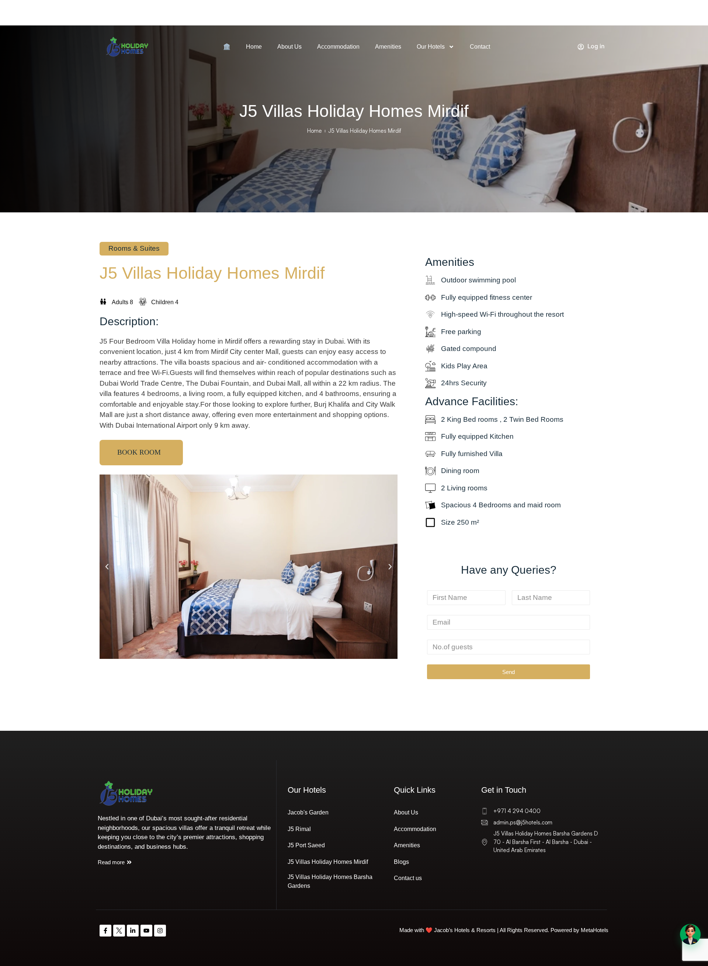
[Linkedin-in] (133, 931)
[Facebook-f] (105, 931)
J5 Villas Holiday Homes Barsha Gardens (330, 881)
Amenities (388, 47)
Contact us (408, 878)
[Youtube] (146, 931)
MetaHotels (594, 930)
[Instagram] (160, 931)
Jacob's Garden (308, 812)
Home (254, 47)
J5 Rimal (299, 829)
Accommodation (338, 47)
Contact (480, 47)
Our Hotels (431, 47)
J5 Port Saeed (306, 845)
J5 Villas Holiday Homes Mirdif (328, 862)
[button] (107, 566)
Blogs (401, 862)
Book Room (139, 452)
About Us (289, 47)
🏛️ (226, 47)
